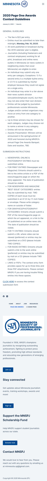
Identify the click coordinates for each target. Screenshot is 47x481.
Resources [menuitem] (34, 304)
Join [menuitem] (25, 304)
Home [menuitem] (11, 304)
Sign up (8, 406)
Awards (18, 24)
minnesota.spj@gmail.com (17, 466)
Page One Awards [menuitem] (17, 307)
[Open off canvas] (43, 4)
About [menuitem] (18, 304)
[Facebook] (4, 296)
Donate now (10, 443)
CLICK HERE (8, 281)
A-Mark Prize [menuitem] (31, 307)
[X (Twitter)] (7, 296)
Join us (8, 370)
